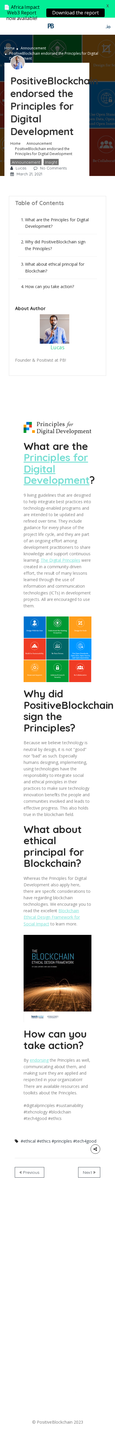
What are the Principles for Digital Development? (57, 223)
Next (88, 1172)
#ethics (44, 1141)
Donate (28, 1403)
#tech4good (84, 1141)
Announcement (33, 48)
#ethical (28, 1141)
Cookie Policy (43, 1410)
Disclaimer (75, 1410)
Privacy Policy (81, 1403)
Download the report (75, 12)
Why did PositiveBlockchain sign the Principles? (55, 245)
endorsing (39, 1060)
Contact (51, 1403)
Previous (31, 1172)
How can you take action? (49, 286)
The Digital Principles (60, 560)
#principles (62, 1141)
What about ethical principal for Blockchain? (54, 267)
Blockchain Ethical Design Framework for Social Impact (52, 917)
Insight (51, 162)
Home (9, 48)
